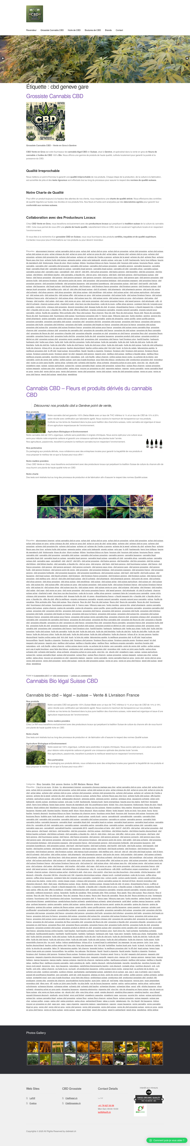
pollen (56, 359)
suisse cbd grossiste (105, 365)
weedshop (72, 374)
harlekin (81, 933)
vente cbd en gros (52, 371)
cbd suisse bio (51, 295)
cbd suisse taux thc (83, 298)
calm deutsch (71, 816)
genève (146, 315)
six (147, 362)
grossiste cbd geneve (150, 321)
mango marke (56, 960)
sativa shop (60, 362)
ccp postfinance (104, 869)
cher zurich (98, 872)
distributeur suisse (66, 883)
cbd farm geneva (125, 274)
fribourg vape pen (121, 315)
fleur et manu (85, 895)
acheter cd (81, 257)
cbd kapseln (148, 845)
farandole (64, 892)
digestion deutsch (34, 883)
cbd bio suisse (153, 561)
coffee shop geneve (124, 304)
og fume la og (61, 968)
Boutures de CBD (93, 30)
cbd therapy (145, 587)
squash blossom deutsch (37, 995)
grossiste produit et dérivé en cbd (110, 625)
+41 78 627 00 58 (106, 1105)
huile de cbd (123, 342)
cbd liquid (101, 848)
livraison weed (61, 353)
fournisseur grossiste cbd (86, 315)
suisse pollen (62, 368)
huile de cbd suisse (132, 345)
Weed (96, 784)
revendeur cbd (113, 649)
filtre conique (110, 892)
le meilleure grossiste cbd (119, 637)
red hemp (114, 980)
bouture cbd (114, 263)
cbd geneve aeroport (72, 277)
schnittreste (31, 986)
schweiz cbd (71, 362)
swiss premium (67, 1001)
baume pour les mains (130, 801)
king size (71, 945)
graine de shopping (114, 318)
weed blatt (86, 1009)
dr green (111, 307)
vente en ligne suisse (53, 1009)
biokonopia (48, 263)
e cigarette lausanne (41, 886)
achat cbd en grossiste (118, 251)
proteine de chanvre (56, 980)
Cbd (53, 784)
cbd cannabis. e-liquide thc (73, 274)
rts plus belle (83, 983)
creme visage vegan (66, 881)
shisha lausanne (149, 986)
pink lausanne (83, 974)
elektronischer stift (80, 889)
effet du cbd (67, 309)
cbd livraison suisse (148, 286)
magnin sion (100, 353)
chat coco (87, 872)
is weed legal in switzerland (105, 942)
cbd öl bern (158, 851)
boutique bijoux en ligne (97, 263)
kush (118, 348)
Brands (108, 30)
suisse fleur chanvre (136, 365)
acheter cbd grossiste (82, 793)
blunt (76, 810)
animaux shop (125, 798)
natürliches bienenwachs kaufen (94, 966)
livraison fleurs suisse (103, 640)
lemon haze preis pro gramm (38, 951)
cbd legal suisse (53, 286)
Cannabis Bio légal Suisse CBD (62, 680)
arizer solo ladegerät (91, 260)
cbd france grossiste (42, 277)
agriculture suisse (42, 798)
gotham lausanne (39, 904)
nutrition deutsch (143, 966)
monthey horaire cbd (60, 356)
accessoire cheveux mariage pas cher (98, 787)
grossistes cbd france (108, 339)
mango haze (150, 957)
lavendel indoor (97, 948)
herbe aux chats (47, 342)
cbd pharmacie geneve (132, 289)
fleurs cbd (138, 312)
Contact (119, 30)
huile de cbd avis (137, 342)
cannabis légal (149, 555)
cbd (72, 271)
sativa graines (131, 983)
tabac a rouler (109, 1001)
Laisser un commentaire (81, 675)
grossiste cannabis (34, 321)
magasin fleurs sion (81, 957)
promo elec (41, 980)
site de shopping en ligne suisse (133, 989)
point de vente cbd (43, 359)
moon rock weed (33, 966)
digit (45, 883)
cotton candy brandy (127, 878)
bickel (111, 804)
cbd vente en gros (73, 301)
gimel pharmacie (33, 318)
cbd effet (120, 834)
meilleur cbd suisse (115, 353)
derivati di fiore (128, 881)
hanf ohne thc (119, 930)
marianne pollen (102, 960)
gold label (126, 901)
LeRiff (32, 1098)
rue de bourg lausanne (100, 983)
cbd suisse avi (144, 581)
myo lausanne (62, 966)
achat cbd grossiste (138, 251)
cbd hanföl (143, 283)
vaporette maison (113, 368)
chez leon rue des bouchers (87, 304)
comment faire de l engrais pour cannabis (130, 593)
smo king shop (86, 992)
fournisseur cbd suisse (64, 315)
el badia (67, 889)
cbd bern (53, 831)
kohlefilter (110, 945)
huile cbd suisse (93, 342)
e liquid (54, 886)
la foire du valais (129, 348)
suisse (44, 365)
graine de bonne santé (104, 904)
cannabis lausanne (142, 266)
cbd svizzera (137, 298)
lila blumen (91, 951)
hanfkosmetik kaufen (45, 933)
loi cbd (72, 353)
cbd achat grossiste (99, 271)
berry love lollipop (149, 260)
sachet (114, 983)
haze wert (118, 933)
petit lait (72, 974)
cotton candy (111, 878)
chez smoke (135, 872)
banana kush (97, 801)
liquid (83, 350)
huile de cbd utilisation (152, 345)
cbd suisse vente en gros (120, 298)
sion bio (141, 362)
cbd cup (111, 834)
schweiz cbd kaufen (87, 362)
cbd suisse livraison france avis (65, 863)
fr (100, 315)
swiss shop (74, 368)
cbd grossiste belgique (106, 280)
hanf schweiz (132, 930)
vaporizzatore (102, 1004)
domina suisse (95, 883)
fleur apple (122, 892)
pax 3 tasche (154, 971)
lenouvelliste (74, 350)
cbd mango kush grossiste (86, 851)
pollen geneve (136, 974)
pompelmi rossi (40, 977)
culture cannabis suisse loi (109, 881)
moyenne (46, 966)
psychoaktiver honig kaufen (78, 980)
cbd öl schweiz (100, 289)
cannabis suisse (151, 268)
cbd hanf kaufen (82, 845)
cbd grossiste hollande (53, 283)
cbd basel (43, 831)
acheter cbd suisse (67, 257)
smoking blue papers (124, 992)
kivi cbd (111, 348)
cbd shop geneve (46, 292)
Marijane (81, 784)
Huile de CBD (74, 30)
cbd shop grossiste (63, 292)
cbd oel (117, 851)
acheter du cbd (137, 257)
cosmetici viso (98, 878)
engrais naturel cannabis (127, 309)
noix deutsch (115, 966)
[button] (166, 1140)
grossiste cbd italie (73, 324)
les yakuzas (80, 951)
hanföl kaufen (143, 339)
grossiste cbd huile (34, 324)
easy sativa (31, 889)
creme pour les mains (35, 881)
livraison (108, 350)
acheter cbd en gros (138, 254)
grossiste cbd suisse (146, 324)
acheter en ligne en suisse (77, 795)
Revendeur (31, 30)
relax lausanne (125, 980)
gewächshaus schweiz (96, 901)
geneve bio (156, 315)
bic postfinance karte (98, 804)
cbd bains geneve (117, 271)
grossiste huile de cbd (86, 336)
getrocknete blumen (35, 901)
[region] (95, 59)
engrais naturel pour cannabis (133, 599)
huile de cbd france (75, 345)
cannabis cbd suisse (79, 266)
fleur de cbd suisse (124, 312)
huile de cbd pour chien (95, 345)
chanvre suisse (41, 872)
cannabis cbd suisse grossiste (103, 266)
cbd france (152, 564)
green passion (133, 907)
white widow (152, 1009)
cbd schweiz (31, 292)
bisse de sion (60, 263)
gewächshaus (51, 901)
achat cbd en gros (99, 251)
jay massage (123, 942)
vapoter (125, 368)
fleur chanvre (98, 312)
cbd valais (49, 301)
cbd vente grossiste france (112, 301)
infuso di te (47, 348)
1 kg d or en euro (43, 787)
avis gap (118, 260)
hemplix (127, 933)
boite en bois (130, 810)
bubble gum (46, 816)
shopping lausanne (70, 989)
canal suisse (83, 816)
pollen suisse (66, 359)
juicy (156, 942)
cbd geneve (57, 277)
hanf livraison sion (127, 339)
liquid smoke (125, 951)
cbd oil (66, 289)
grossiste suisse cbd (48, 339)
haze (111, 933)
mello (88, 963)
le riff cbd (52, 350)
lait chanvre (83, 948)
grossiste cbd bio (93, 321)
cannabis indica (33, 822)
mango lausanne (41, 960)
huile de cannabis (109, 342)
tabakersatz (121, 1001)
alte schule (56, 798)
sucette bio (133, 995)
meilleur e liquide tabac (135, 353)
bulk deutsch (58, 816)
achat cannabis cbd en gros (67, 251)
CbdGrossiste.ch (73, 1103)
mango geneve (137, 957)
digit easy (52, 883)
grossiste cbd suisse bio (37, 327)
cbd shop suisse (80, 292)
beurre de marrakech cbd (77, 804)
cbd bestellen (132, 271)
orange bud (128, 968)
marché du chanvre (85, 960)
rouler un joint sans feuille (42, 362)
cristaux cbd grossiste (57, 307)
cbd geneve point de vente (70, 280)
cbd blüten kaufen (52, 274)
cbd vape (59, 301)
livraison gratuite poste (43, 353)
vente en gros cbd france (130, 660)
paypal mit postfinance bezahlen (40, 974)
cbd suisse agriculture (139, 292)
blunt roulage (73, 263)
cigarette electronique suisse (88, 875)
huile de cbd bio (42, 345)
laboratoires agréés (146, 348)
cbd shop (42, 857)
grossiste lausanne (105, 336)
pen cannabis (116, 646)
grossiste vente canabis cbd (71, 339)
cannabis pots (57, 825)
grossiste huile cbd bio (65, 336)
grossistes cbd (91, 339)
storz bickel (64, 995)
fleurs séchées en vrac (142, 895)
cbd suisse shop (66, 298)
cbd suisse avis (37, 295)
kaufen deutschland (76, 348)
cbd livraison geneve (128, 286)
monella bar (136, 963)
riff (51, 983)
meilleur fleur (152, 353)
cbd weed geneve (132, 301)
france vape (107, 315)
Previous (3, 58)
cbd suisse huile (118, 295)
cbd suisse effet (66, 295)
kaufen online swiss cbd (96, 348)
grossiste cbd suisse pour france (97, 327)
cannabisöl (64, 271)
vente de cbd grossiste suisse (125, 371)
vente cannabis (136, 368)
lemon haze (154, 948)
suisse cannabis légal (85, 365)
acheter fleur (150, 257)
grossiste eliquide (84, 333)
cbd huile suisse (147, 572)
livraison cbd (118, 350)
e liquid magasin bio (144, 307)
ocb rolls (36, 968)
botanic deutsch (40, 813)
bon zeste (142, 810)
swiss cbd (55, 1001)
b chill (125, 260)
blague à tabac (77, 807)
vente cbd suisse (103, 371)
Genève (66, 784)
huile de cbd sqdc (115, 345)
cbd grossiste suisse (119, 283)
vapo (63, 1004)
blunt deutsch (86, 810)
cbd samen (138, 854)
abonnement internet (45, 251)
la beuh (141, 945)
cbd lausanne (39, 286)
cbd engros (103, 274)
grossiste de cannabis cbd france (98, 330)
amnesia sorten (103, 798)
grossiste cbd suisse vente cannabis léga (131, 327)
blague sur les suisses (95, 807)
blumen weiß (67, 810)
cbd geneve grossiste (149, 277)
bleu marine (127, 807)
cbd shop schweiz (104, 857)
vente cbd (38, 371)
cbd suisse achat (121, 292)
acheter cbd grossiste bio (47, 257)
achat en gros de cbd (96, 254)
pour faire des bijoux (105, 359)
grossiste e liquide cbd (65, 333)
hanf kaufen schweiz (85, 930)
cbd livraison (85, 286)
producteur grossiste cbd (141, 359)
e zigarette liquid (152, 886)
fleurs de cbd (32, 315)
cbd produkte (126, 854)
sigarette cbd (104, 989)
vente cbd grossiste (86, 371)
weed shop (62, 374)
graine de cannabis (96, 318)
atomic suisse (107, 260)
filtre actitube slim (68, 312)
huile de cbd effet (58, 345)
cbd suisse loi (51, 298)
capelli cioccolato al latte (99, 828)
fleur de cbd (110, 312)
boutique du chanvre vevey (84, 813)
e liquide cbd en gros (40, 309)
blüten (83, 263)
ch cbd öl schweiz (144, 590)
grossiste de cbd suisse (124, 330)
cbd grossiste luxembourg (97, 283)
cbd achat (135, 828)
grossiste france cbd (44, 336)
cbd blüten (38, 274)
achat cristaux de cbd (59, 254)
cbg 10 (93, 869)
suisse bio (69, 365)
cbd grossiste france (148, 280)
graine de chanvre (141, 904)
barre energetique (111, 801)
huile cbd (59, 342)
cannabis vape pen (34, 828)
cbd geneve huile (69, 839)
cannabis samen (72, 825)
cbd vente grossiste (90, 301)
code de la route (107, 304)
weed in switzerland (116, 1009)
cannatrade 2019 (79, 828)
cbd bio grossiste (146, 271)
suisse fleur (120, 365)
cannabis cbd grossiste (58, 266)
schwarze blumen (45, 986)
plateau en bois (98, 974)
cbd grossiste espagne (127, 280)
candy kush (95, 816)
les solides (69, 951)
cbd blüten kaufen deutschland (143, 831)
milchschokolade (113, 963)
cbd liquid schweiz (70, 286)
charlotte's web (67, 304)
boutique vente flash (106, 813)
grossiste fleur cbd (139, 333)
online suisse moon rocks (120, 356)
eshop (38, 312)
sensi (133, 986)
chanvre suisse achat (49, 304)
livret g (117, 954)
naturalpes (75, 356)
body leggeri (118, 810)
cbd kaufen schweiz (42, 848)
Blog (39, 784)
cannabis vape (52, 271)
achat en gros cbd (78, 254)
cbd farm (113, 274)
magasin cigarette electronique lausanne (53, 957)
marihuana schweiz (119, 960)
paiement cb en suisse (114, 971)
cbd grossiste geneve (97, 842)
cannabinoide (126, 816)
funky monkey (136, 315)
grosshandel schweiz (46, 910)
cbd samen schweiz (153, 854)
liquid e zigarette (110, 951)
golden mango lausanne (143, 901)
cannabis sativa (87, 825)
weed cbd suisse (48, 374)
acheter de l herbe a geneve (99, 257)
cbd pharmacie (114, 289)
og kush (72, 968)
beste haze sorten (57, 804)
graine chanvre (80, 318)
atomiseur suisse (56, 801)
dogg (78, 883)
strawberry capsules (94, 995)
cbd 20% (85, 271)
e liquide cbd (139, 596)
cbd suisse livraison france (139, 295)
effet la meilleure (81, 309)
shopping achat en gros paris (123, 362)
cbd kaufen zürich (60, 848)
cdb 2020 (116, 869)
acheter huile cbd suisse (56, 260)
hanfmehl (60, 933)
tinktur (156, 1001)
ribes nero (44, 983)
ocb (82, 356)
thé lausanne (146, 1001)
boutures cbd (152, 813)
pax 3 (131, 971)
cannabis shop (136, 268)
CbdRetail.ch (71, 1098)
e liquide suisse (125, 886)
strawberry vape (33, 365)
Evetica (33, 1103)
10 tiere (55, 787)
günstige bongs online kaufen (50, 930)
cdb (157, 301)
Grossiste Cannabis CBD (52, 30)
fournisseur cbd (46, 315)
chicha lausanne (148, 872)
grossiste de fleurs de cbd (42, 333)
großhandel (31, 910)
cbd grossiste (89, 280)
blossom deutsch (140, 807)
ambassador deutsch (71, 798)
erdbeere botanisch (44, 892)
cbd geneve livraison (48, 280)
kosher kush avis (123, 945)
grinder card (155, 907)
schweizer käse (123, 986)
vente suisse (69, 1009)
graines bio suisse (44, 907)
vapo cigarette (72, 1004)
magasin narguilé (98, 957)
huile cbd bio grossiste (74, 342)
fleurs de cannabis (152, 312)
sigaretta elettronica (88, 989)
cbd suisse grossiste (101, 295)
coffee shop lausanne (43, 878)
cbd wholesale (148, 301)
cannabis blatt (149, 816)
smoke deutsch (107, 992)
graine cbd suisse (65, 318)
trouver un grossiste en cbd (92, 368)
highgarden (152, 933)
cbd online (45, 854)
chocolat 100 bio (50, 875)
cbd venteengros (60, 675)
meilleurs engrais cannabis (38, 356)
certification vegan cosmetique (135, 869)
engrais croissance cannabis (102, 309)
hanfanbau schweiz (147, 930)
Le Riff (74, 784)
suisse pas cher (48, 368)
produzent (30, 980)
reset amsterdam (152, 980)
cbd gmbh (127, 839)
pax (126, 971)
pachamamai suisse (94, 971)
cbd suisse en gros (82, 295)
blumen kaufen (54, 810)
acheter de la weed (121, 257)
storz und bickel (77, 995)
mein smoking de (77, 963)
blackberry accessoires (60, 807)
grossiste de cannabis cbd (71, 330)
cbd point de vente (151, 289)
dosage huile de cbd (98, 307)
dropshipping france (125, 307)
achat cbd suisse (155, 251)
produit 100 (152, 977)
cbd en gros (91, 274)
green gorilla (129, 318)
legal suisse (62, 350)
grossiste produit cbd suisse (127, 336)
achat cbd (85, 251)
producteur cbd (122, 359)
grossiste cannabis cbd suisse (57, 321)
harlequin (154, 339)
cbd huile (122, 845)
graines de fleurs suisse (63, 907)
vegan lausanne (124, 1004)
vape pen (56, 1004)
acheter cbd (123, 254)
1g (60, 787)
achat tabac (112, 254)
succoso (123, 995)
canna (157, 263)
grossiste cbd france (131, 321)
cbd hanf (134, 283)
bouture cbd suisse (130, 263)
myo (53, 966)
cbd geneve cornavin (92, 277)
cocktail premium (122, 875)
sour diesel (155, 992)
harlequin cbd (32, 342)
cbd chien (102, 834)
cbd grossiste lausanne (74, 283)
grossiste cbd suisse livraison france (65, 327)
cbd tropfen (39, 301)
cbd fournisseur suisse (143, 274)
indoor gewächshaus (71, 942)
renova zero (138, 980)
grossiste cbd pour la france (123, 324)
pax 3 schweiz (141, 971)
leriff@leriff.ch (104, 1112)
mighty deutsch (98, 963)
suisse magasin (33, 368)
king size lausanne (85, 945)
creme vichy (40, 307)
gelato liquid (144, 898)
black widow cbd (41, 807)
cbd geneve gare (131, 277)
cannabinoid (113, 816)
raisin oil (105, 980)
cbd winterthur (68, 869)
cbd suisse (107, 292)
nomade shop (128, 966)
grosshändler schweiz (67, 910)
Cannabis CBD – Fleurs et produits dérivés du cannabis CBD (89, 391)
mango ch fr (124, 957)
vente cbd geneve (69, 371)
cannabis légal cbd (40, 268)
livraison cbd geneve (135, 350)
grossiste (82, 910)
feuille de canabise (50, 312)
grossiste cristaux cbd (48, 330)
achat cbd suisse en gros (37, 254)
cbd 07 (78, 271)
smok (96, 992)
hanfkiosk (30, 933)
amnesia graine (74, 260)
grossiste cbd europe (111, 321)
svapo (47, 1001)
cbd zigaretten (82, 869)
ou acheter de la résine (143, 356)
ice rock (51, 942)
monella (126, 963)
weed (78, 1009)
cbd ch (94, 834)
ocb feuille (90, 356)
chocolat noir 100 (66, 875)
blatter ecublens (113, 807)
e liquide (81, 886)
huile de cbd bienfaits (105, 631)
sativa (121, 983)
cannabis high (149, 819)
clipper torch (107, 875)
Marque (89, 784)
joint (146, 942)
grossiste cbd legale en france (96, 324)
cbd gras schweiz (140, 839)
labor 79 (55, 948)
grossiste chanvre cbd (119, 616)
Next (187, 58)
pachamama (79, 971)
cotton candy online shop (149, 878)
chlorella (38, 875)
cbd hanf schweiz (98, 845)
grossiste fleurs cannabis (114, 622)
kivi (95, 945)
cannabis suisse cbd (35, 271)
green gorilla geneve (145, 318)
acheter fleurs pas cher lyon (114, 795)
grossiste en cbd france (119, 333)
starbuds (54, 995)
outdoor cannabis (50, 971)
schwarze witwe (61, 986)
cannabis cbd (41, 266)
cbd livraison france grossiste (105, 286)
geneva (59, 784)
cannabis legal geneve (82, 268)
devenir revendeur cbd (78, 307)
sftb (138, 986)
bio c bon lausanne (123, 804)
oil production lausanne (87, 968)
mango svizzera (69, 960)
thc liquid (135, 1001)
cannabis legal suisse (103, 268)
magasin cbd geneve (85, 353)
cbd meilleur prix (54, 289)
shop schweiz (103, 362)
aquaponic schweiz (140, 798)
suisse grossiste (153, 365)
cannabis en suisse (117, 819)
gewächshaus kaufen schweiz (71, 901)
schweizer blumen (108, 986)
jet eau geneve (59, 348)
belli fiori (145, 801)
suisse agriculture (56, 365)
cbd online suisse (59, 854)
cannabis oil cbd (121, 268)
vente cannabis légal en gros (121, 658)
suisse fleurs (112, 998)
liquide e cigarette (95, 350)
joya (151, 942)
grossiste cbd (78, 321)
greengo (145, 907)
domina (85, 883)
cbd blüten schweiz (55, 834)
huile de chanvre (33, 348)
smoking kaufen (142, 992)
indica (58, 942)
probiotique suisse (99, 977)
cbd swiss (148, 298)
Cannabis (46, 784)
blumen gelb (40, 810)
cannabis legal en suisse (60, 268)
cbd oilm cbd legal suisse (81, 289)
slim (77, 992)
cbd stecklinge (95, 292)
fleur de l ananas (70, 895)
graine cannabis (49, 318)
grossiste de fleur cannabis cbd (106, 619)
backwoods (134, 260)
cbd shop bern (54, 857)
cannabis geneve (125, 266)
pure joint (96, 980)
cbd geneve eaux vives (112, 277)
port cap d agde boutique (84, 359)
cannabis (30, 266)
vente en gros (146, 371)
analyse (114, 798)
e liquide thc (55, 309)
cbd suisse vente (100, 298)
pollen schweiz (150, 974)
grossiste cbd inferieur (54, 324)
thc (128, 1001)
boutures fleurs (146, 263)
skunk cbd (153, 362)
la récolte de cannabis (41, 948)
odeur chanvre (102, 356)
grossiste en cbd (100, 333)
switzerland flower (94, 1001)
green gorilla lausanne (116, 907)
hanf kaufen (69, 930)
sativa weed (154, 983)
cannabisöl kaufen (63, 828)
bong (149, 810)
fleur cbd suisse (84, 312)
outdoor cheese (66, 971)
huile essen (149, 939)
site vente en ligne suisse (49, 992)
